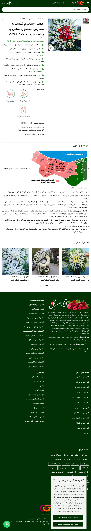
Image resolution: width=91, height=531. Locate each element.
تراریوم (85, 459)
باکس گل (74, 455)
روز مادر (75, 464)
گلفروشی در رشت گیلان (35, 353)
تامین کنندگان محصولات (35, 399)
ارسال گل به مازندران (36, 305)
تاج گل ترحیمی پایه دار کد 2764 (77, 277)
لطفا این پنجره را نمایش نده (68, 517)
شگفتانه (85, 468)
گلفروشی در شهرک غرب (80, 418)
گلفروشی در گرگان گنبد (35, 349)
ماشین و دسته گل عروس (69, 468)
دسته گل (67, 459)
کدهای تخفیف (38, 403)
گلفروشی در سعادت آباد (80, 397)
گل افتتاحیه (71, 472)
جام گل (77, 459)
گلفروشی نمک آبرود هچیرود (33, 331)
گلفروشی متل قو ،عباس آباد (34, 327)
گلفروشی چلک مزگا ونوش (34, 336)
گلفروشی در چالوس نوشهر (34, 318)
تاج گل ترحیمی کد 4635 (20, 277)
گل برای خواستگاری (57, 472)
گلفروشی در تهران (82, 377)
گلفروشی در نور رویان (36, 366)
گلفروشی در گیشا (82, 423)
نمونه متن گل (39, 408)
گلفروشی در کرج (83, 433)
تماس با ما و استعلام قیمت (68, 524)
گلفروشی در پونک (82, 382)
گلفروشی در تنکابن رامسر (35, 322)
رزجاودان (85, 464)
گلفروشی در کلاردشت (36, 362)
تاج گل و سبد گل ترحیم (30, 127)
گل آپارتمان (83, 472)
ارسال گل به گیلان (37, 309)
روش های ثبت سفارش (36, 395)
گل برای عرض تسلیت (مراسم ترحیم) (31, 130)
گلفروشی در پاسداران (81, 387)
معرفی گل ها (39, 390)
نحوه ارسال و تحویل (81, 145)
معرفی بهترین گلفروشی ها (34, 421)
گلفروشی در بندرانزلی (36, 358)
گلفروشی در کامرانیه (82, 402)
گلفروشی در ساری (37, 344)
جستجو (5, 9)
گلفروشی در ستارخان (81, 413)
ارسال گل (85, 455)
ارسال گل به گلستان (36, 313)
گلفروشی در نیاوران (82, 408)
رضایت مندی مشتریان (36, 412)
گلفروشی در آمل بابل (36, 340)
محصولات (52, 468)
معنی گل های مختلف (36, 417)
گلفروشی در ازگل (83, 392)
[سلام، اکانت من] (16, 3)
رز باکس (58, 459)
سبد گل (66, 464)
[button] (51, 48)
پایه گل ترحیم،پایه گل (29, 134)
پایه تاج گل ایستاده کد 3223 (48, 277)
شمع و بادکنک (55, 464)
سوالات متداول (38, 381)
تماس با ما (40, 386)
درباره (42, 377)
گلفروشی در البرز (83, 428)
